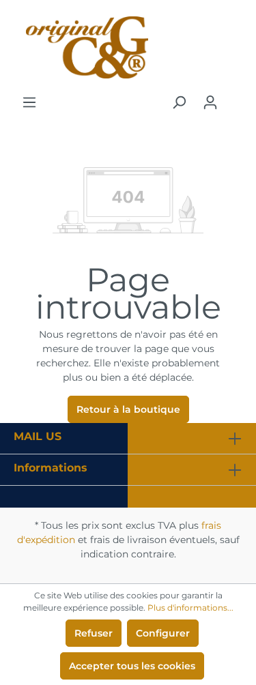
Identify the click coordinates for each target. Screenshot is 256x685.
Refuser (93, 633)
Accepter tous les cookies (132, 666)
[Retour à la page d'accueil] (128, 47)
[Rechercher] (179, 102)
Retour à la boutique (128, 409)
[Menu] (29, 102)
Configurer (163, 633)
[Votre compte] (210, 102)
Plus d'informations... (190, 607)
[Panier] (234, 97)
